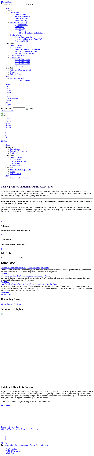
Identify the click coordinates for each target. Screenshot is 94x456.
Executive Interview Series (19, 78)
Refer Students (15, 74)
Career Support (15, 12)
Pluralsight (23, 31)
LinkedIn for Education (29, 429)
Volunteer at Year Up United (20, 70)
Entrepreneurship (21, 21)
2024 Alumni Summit (22, 62)
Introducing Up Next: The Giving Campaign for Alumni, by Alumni (25, 276)
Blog (7, 76)
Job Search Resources (22, 16)
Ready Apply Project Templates (26, 51)
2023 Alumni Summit (22, 64)
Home (8, 8)
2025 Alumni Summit (22, 60)
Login (8, 88)
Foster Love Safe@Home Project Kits (28, 49)
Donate (12, 72)
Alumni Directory (16, 66)
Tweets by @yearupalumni (10, 427)
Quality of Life (15, 35)
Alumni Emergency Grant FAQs (31, 39)
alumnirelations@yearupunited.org (15, 445)
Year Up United (11, 449)
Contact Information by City (40, 445)
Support (8, 104)
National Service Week (18, 56)
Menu (5, 141)
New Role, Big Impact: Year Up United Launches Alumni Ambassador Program (30, 284)
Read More (5, 405)
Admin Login (10, 453)
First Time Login (12, 98)
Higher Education (21, 25)
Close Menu (7, 2)
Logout (8, 92)
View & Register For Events (11, 304)
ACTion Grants (15, 47)
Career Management (22, 18)
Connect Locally (16, 45)
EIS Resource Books (22, 80)
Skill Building (20, 29)
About (8, 84)
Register (8, 90)
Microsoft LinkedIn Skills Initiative (32, 33)
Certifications (19, 27)
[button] (6, 137)
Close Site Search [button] (7, 111)
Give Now (5, 443)
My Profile (9, 86)
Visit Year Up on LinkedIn (10, 429)
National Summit (16, 58)
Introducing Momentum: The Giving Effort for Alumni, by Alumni (25, 268)
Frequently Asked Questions (25, 53)
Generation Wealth (21, 41)
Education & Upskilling (18, 23)
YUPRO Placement (13, 451)
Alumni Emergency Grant (24, 37)
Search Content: (7, 4)
